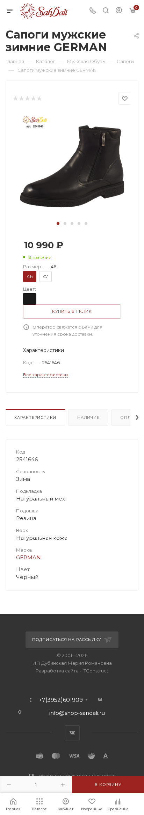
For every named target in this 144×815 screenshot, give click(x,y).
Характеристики (35, 417)
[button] (58, 223)
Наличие (88, 417)
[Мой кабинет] (119, 11)
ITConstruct (95, 671)
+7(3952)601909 (61, 700)
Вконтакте (72, 732)
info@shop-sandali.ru (77, 713)
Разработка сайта (57, 671)
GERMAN (28, 557)
